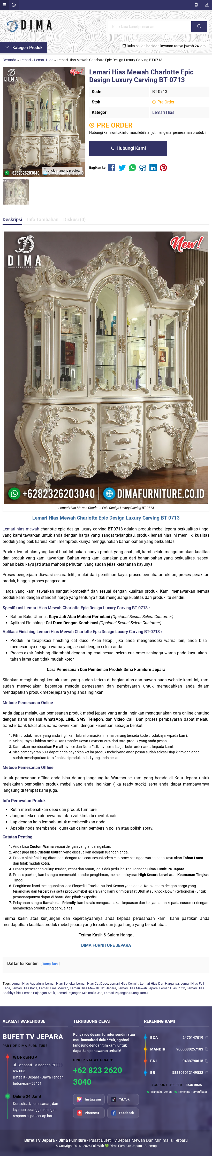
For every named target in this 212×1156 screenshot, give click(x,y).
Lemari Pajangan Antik (38, 993)
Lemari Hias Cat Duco (92, 983)
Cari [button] (199, 31)
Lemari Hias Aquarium (27, 983)
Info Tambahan (42, 219)
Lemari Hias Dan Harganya (159, 983)
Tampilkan (50, 964)
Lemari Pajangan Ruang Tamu (126, 993)
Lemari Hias (163, 112)
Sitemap (151, 1146)
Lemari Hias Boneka (60, 983)
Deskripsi (12, 219)
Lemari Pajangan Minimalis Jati (79, 993)
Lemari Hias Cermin (124, 983)
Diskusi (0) (74, 219)
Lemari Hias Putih (172, 988)
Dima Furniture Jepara (126, 1146)
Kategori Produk (26, 47)
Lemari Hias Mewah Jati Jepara (93, 988)
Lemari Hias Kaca (24, 988)
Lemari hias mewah (21, 529)
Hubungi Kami (131, 148)
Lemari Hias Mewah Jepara (138, 988)
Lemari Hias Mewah (55, 631)
